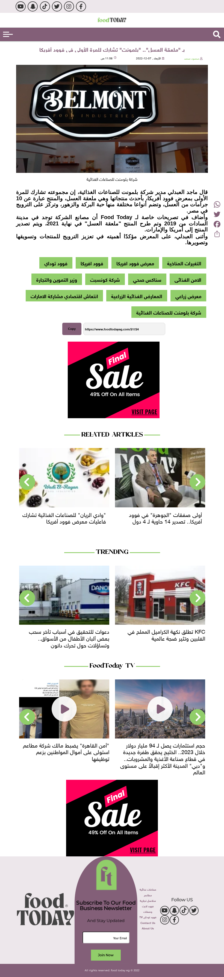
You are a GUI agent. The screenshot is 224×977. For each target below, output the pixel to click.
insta (69, 6)
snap (33, 6)
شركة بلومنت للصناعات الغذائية (168, 312)
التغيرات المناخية (184, 262)
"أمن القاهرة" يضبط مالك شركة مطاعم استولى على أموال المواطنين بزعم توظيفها (162, 751)
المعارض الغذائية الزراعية (136, 295)
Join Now (106, 955)
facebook (81, 6)
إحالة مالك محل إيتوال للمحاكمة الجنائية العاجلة (67, 634)
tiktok (45, 6)
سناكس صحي (147, 279)
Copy (72, 328)
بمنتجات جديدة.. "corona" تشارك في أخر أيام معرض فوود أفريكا (64, 517)
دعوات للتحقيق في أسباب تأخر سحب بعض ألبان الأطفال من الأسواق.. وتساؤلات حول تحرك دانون (165, 637)
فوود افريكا (92, 262)
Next (27, 482)
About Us (148, 928)
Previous (197, 482)
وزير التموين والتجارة (56, 279)
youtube (21, 6)
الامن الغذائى (188, 279)
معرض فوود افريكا (135, 262)
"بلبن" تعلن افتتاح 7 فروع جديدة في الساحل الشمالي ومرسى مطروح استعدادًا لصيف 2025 (64, 751)
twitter (57, 6)
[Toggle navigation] (8, 34)
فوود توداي (55, 262)
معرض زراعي (188, 295)
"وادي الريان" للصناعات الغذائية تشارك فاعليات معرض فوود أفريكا (160, 517)
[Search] (216, 34)
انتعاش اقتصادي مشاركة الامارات (64, 295)
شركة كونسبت (105, 279)
